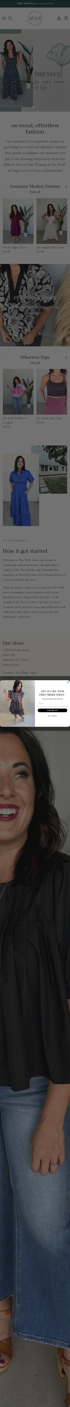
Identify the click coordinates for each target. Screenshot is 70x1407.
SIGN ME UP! (52, 710)
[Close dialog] (68, 682)
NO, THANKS (52, 715)
